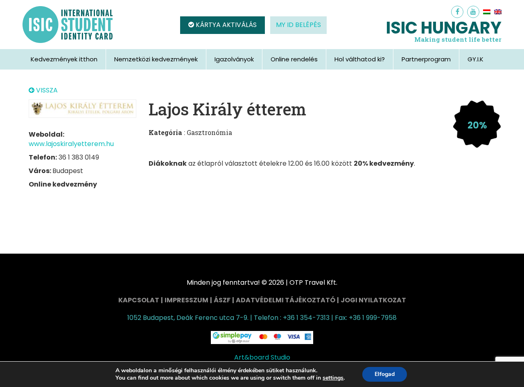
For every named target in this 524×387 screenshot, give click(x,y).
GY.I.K (475, 59)
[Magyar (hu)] (486, 12)
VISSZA (46, 90)
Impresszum (186, 300)
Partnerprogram (426, 59)
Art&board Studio (262, 357)
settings (333, 378)
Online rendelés (294, 59)
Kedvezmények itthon (64, 59)
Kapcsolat (138, 300)
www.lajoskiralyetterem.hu (71, 143)
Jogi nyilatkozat (373, 300)
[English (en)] (497, 12)
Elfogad (385, 374)
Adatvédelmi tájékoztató (285, 300)
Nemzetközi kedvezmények (156, 59)
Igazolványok (234, 59)
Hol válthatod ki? (359, 59)
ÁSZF (222, 300)
